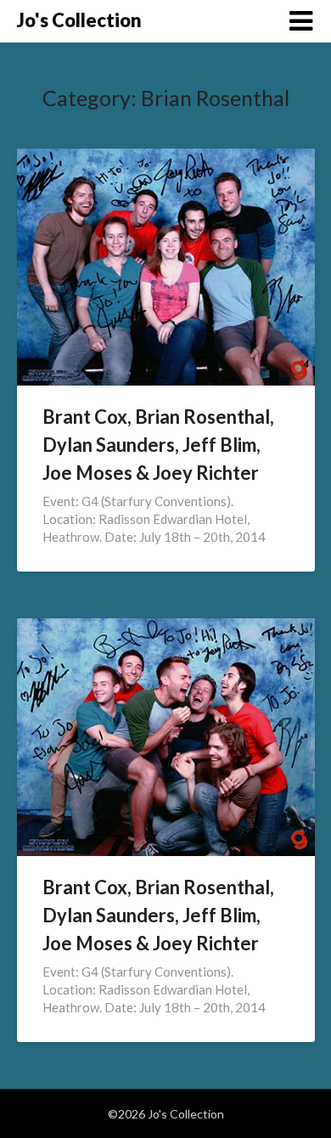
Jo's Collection (79, 19)
